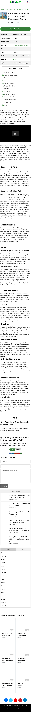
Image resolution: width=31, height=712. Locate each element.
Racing (3, 589)
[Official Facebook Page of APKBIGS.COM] (6, 700)
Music (3, 582)
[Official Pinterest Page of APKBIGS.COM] (20, 700)
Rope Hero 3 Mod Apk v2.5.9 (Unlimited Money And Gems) (14, 9)
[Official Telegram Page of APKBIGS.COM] (25, 700)
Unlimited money (9, 94)
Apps (23, 549)
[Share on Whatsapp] (21, 453)
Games (7, 7)
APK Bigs (10, 22)
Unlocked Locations (10, 97)
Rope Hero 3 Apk (9, 72)
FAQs (5, 105)
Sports (3, 599)
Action (12, 7)
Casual (3, 569)
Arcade (3, 559)
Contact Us (15, 710)
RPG (2, 592)
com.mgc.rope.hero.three (20, 45)
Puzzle (3, 586)
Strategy (3, 602)
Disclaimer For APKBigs (14, 708)
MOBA (3, 579)
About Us (5, 708)
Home (3, 7)
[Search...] (24, 1)
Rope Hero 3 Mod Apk (11, 75)
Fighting (3, 572)
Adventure (4, 556)
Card (2, 566)
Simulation (4, 596)
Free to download (9, 86)
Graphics (7, 91)
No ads (6, 89)
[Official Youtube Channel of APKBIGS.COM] (15, 700)
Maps (6, 80)
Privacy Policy (24, 708)
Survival (3, 605)
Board (3, 562)
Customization (8, 78)
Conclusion (7, 102)
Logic (2, 576)
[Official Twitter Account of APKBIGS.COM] (11, 700)
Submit (4, 486)
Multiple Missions (9, 83)
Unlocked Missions (10, 100)
